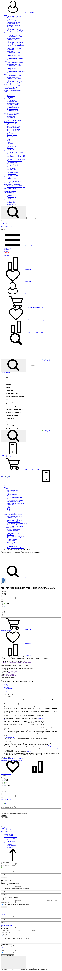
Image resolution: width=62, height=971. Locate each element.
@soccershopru (10, 674)
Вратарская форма (12, 178)
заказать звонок (8, 457)
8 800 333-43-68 (13, 671)
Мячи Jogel (10, 26)
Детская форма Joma (12, 54)
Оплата (6, 251)
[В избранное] (13, 772)
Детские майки (11, 116)
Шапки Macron (11, 532)
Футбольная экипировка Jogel (15, 28)
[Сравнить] (37, 772)
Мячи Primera (10, 70)
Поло (8, 139)
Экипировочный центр (10, 837)
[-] (5, 606)
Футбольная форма (9, 106)
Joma (5, 46)
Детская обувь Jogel (12, 20)
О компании (10, 195)
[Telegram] (46, 360)
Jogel (5, 15)
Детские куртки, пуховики (14, 164)
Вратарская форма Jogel (13, 25)
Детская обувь (8, 98)
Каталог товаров (5, 372)
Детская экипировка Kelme (14, 81)
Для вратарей (7, 177)
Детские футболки (12, 169)
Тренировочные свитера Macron (16, 536)
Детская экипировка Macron (15, 42)
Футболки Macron (12, 546)
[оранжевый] (8, 605)
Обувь (5, 91)
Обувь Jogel (10, 19)
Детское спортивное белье (14, 161)
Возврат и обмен (11, 204)
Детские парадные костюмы (15, 152)
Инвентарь (10, 148)
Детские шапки (11, 174)
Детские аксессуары (12, 175)
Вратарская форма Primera (14, 68)
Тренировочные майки (13, 129)
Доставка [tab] (6, 720)
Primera (6, 61)
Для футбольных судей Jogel (15, 31)
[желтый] (6, 782)
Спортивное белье (12, 132)
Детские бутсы (11, 100)
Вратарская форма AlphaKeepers (16, 85)
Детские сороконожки (13, 103)
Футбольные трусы (12, 110)
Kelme (5, 74)
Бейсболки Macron (12, 545)
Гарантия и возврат (9, 688)
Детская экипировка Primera (15, 72)
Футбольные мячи (9, 182)
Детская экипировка (9, 151)
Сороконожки (11, 96)
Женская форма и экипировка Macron (17, 44)
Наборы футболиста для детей (12, 90)
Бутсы (8, 93)
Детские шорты (11, 171)
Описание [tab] (6, 691)
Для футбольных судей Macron (15, 45)
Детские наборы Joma (13, 49)
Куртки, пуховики (12, 135)
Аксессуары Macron (12, 530)
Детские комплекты (12, 114)
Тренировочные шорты (13, 130)
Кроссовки (10, 97)
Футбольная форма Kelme (14, 75)
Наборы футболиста (9, 88)
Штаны (9, 137)
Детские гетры (11, 119)
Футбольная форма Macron (14, 36)
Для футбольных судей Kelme (15, 83)
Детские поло (11, 168)
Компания (6, 194)
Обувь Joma (10, 51)
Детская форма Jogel (12, 23)
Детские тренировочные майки (15, 158)
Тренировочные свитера (14, 126)
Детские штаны (11, 166)
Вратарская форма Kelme (14, 78)
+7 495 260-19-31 (5, 223)
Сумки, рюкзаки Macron (13, 529)
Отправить (3, 815)
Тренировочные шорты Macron (15, 548)
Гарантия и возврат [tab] (9, 737)
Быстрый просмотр (6, 774)
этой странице (41, 718)
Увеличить (28, 577)
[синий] (6, 603)
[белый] (6, 780)
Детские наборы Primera (13, 64)
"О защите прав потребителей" (49, 748)
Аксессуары (10, 149)
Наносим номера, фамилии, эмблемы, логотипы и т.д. (16, 662)
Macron (6, 32)
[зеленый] (7, 784)
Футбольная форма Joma (14, 52)
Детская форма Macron (13, 38)
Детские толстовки (12, 165)
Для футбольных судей (10, 188)
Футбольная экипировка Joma (15, 58)
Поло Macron (10, 535)
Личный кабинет (30, 12)
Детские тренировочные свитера (16, 155)
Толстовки (10, 136)
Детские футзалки (12, 101)
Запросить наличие (6, 630)
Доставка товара (11, 202)
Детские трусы (11, 117)
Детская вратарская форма (14, 120)
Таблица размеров (9, 835)
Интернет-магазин (9, 199)
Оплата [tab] (6, 702)
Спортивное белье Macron (14, 533)
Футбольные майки (12, 109)
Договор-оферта (11, 197)
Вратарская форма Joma (13, 55)
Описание (6, 684)
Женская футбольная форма (14, 185)
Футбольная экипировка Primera (16, 71)
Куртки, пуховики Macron (14, 539)
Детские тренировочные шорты (16, 159)
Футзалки (9, 94)
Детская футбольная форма (11, 113)
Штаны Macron (11, 543)
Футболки (10, 140)
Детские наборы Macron (13, 35)
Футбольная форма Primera (14, 65)
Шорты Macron (11, 540)
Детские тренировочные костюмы (16, 153)
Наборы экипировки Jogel (14, 16)
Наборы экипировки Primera (15, 62)
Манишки (10, 133)
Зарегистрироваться (6, 925)
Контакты (10, 198)
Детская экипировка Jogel (14, 29)
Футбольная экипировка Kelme (15, 80)
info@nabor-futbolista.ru (7, 226)
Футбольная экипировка (10, 122)
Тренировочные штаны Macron (15, 537)
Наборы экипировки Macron (15, 33)
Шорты (9, 142)
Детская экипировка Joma (14, 59)
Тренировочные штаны (13, 127)
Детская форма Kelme (13, 77)
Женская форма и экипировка (12, 184)
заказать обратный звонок (8, 830)
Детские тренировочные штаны (16, 156)
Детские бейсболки (12, 172)
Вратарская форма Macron (14, 39)
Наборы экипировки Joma (14, 48)
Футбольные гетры (12, 111)
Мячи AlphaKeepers (12, 87)
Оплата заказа (11, 201)
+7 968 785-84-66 (12, 672)
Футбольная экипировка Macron (16, 41)
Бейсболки (10, 143)
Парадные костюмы (12, 123)
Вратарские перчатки (13, 179)
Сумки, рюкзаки (11, 146)
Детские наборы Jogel (13, 18)
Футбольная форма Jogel (14, 22)
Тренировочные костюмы (14, 124)
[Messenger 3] (50, 360)
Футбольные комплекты (13, 107)
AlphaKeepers (7, 84)
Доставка (6, 249)
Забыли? (3, 914)
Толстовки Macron (12, 542)
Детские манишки (12, 162)
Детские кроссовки (12, 104)
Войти (27, 293)
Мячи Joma (10, 57)
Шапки (9, 145)
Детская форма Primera (13, 67)
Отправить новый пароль (7, 955)
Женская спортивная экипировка (16, 187)
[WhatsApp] (43, 360)
